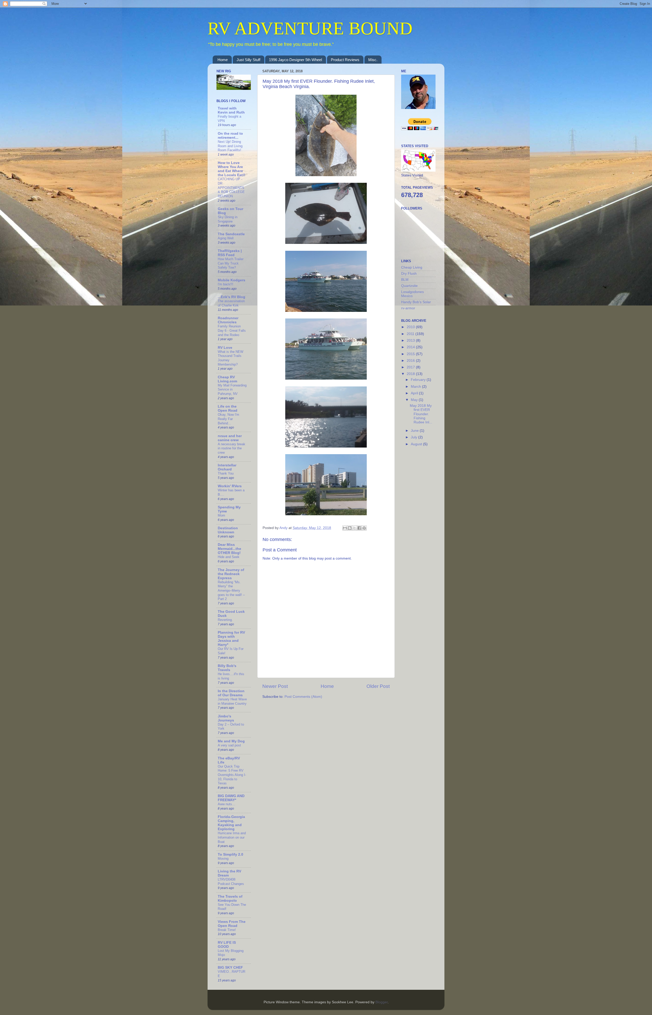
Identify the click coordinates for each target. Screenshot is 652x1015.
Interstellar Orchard (227, 467)
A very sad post (229, 745)
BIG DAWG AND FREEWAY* (231, 798)
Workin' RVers (230, 486)
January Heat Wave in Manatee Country (232, 701)
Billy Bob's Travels (227, 668)
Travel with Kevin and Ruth (231, 110)
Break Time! (227, 930)
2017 (411, 367)
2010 (411, 327)
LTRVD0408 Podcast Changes (231, 882)
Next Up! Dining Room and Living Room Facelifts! (230, 146)
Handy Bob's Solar (416, 302)
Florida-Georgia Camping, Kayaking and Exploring (231, 823)
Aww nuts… (226, 804)
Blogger (381, 1002)
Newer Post (275, 686)
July (414, 437)
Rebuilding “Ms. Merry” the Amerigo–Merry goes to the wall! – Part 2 (231, 590)
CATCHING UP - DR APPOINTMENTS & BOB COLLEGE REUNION (231, 187)
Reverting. (225, 620)
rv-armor (408, 308)
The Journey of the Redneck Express (231, 574)
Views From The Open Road (232, 924)
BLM (405, 280)
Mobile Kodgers (231, 280)
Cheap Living (411, 267)
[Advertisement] (421, 532)
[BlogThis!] (349, 528)
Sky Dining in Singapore (227, 219)
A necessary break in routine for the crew (231, 448)
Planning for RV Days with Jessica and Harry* (231, 639)
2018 (411, 374)
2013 (411, 340)
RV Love (225, 348)
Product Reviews (345, 60)
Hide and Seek (228, 557)
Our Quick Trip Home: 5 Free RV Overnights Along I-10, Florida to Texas (232, 774)
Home (223, 60)
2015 (411, 354)
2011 (411, 334)
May (415, 400)
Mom (221, 515)
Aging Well (226, 238)
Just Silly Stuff (248, 60)
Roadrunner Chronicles (228, 320)
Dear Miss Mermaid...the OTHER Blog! (229, 549)
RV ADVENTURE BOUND (310, 28)
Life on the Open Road (227, 408)
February (419, 380)
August (417, 444)
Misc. (372, 60)
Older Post (378, 686)
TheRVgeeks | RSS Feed (230, 253)
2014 (411, 347)
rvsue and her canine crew (230, 438)
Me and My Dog (231, 741)
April (415, 393)
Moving (223, 858)
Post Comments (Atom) (303, 697)
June (415, 431)
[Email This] (344, 528)
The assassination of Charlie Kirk (231, 303)
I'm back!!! (225, 284)
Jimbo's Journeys (226, 718)
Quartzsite (409, 286)
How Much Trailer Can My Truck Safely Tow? (230, 263)
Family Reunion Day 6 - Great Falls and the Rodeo (232, 330)
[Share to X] (354, 528)
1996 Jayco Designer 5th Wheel (295, 60)
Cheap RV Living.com (227, 379)
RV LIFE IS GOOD (227, 945)
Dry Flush (409, 273)
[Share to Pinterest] (364, 528)
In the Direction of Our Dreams (231, 693)
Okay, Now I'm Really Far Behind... (228, 419)
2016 (411, 361)
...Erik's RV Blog (231, 297)
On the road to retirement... (230, 136)
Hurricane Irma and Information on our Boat (232, 837)
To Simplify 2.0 (230, 854)
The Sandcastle (231, 234)
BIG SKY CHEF (230, 967)
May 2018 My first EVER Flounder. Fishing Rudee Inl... (421, 414)
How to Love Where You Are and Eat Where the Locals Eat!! (231, 169)
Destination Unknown (228, 530)
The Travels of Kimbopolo (230, 898)
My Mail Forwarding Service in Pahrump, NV (232, 389)
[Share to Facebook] (359, 528)
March (416, 386)
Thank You (226, 473)
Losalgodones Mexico (412, 294)
